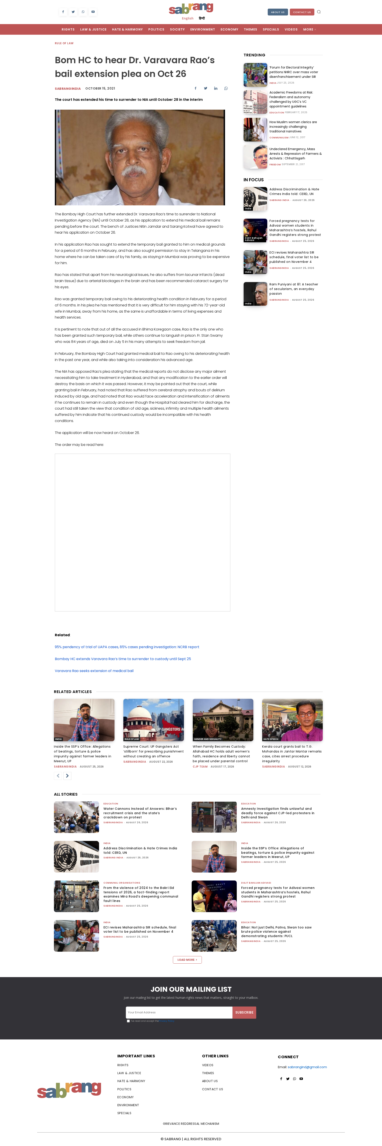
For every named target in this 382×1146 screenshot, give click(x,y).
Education (276, 113)
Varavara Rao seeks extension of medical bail (94, 670)
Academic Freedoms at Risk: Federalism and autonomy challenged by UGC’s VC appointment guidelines (291, 99)
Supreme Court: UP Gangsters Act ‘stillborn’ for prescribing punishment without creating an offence (153, 751)
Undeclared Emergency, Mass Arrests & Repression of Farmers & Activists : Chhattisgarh (295, 153)
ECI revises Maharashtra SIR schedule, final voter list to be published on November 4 (294, 257)
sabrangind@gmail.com (307, 1067)
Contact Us (302, 12)
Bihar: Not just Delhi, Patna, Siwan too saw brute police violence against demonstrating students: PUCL (276, 931)
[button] (319, 12)
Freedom (275, 165)
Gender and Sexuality (208, 739)
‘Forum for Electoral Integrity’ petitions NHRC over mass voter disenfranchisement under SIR (293, 72)
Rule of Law (64, 43)
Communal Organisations (121, 882)
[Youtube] (93, 12)
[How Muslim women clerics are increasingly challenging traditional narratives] (255, 129)
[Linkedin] (215, 88)
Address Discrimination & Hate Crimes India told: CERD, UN (294, 191)
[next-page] (67, 776)
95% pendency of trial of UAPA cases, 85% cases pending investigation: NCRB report (127, 646)
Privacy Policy (166, 1021)
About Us (278, 12)
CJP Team (200, 766)
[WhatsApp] (83, 12)
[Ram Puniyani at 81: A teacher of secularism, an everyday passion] (255, 294)
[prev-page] (58, 776)
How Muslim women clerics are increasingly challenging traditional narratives (293, 127)
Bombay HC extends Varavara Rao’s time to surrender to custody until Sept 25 (123, 658)
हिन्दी (202, 18)
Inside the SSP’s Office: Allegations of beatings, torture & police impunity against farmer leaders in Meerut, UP (277, 852)
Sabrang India (279, 200)
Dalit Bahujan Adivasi (254, 239)
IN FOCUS (254, 180)
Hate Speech (271, 739)
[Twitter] (73, 12)
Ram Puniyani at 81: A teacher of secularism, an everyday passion (293, 289)
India (273, 83)
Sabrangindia (68, 88)
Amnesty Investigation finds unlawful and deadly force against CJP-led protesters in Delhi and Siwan (278, 812)
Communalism (279, 138)
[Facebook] (63, 12)
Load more (186, 960)
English (187, 18)
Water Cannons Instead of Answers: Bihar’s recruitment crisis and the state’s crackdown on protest (140, 812)
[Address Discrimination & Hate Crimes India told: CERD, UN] (255, 199)
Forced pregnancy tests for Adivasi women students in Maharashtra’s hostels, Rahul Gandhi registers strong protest (295, 228)
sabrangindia (279, 241)
